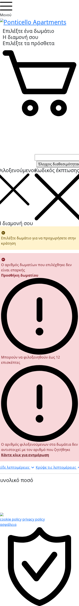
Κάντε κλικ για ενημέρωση (25, 454)
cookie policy (11, 519)
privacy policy (33, 519)
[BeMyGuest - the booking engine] (2, 514)
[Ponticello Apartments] (33, 21)
